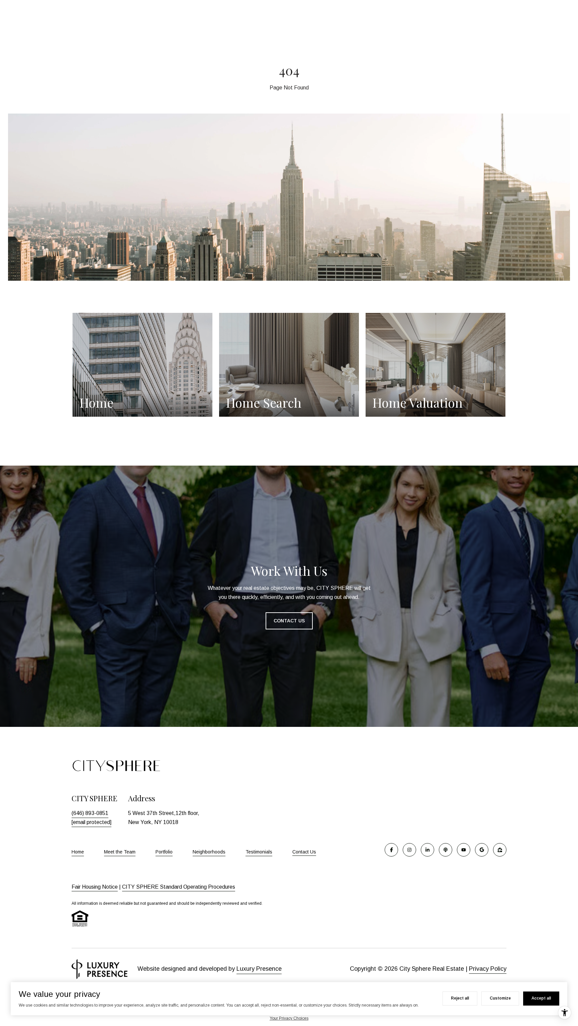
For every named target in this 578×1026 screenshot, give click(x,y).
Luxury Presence (259, 968)
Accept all (541, 998)
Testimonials (259, 851)
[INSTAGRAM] (409, 850)
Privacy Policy (487, 968)
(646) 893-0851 (90, 813)
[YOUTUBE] (463, 850)
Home (78, 851)
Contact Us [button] (289, 620)
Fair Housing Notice (95, 887)
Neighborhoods (209, 851)
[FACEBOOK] (391, 850)
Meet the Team (119, 851)
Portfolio (164, 851)
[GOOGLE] (481, 850)
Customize (500, 998)
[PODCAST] (445, 850)
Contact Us (304, 851)
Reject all (460, 998)
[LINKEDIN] (427, 850)
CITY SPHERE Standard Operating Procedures (178, 887)
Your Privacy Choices (289, 1018)
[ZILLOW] (499, 850)
